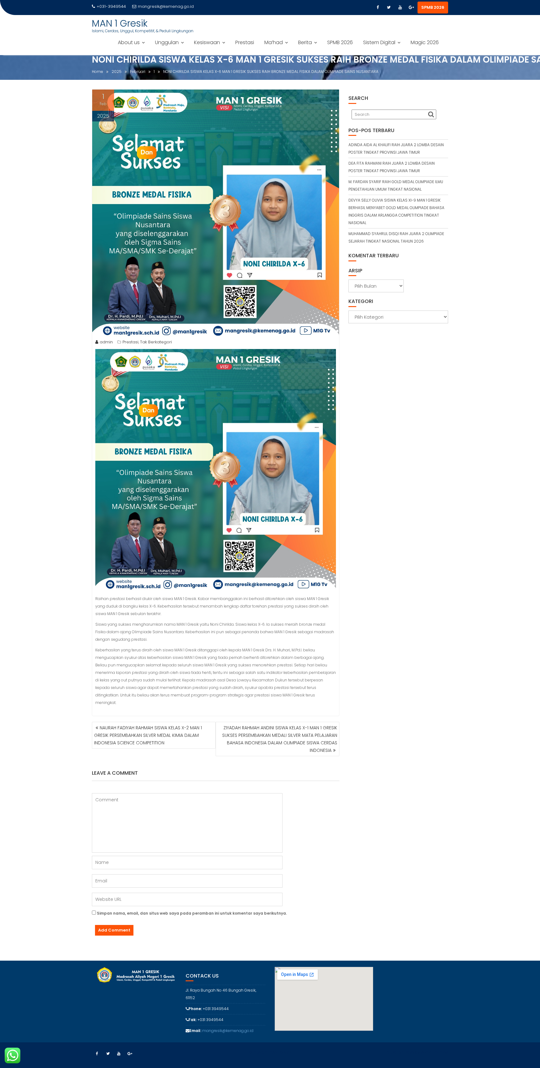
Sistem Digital (379, 42)
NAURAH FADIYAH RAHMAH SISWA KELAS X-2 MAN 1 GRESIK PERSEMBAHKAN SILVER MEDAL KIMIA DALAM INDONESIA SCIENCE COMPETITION (148, 735)
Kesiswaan (207, 42)
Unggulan (167, 42)
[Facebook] (377, 8)
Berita (305, 42)
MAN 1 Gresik (120, 23)
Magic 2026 (425, 42)
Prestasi (244, 42)
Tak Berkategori (156, 342)
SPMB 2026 (432, 7)
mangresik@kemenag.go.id (166, 6)
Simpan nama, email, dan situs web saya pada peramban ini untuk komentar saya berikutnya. (192, 913)
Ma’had (273, 42)
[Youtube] (400, 8)
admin (106, 342)
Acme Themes (434, 1052)
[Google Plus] (411, 8)
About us (129, 42)
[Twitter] (389, 8)
